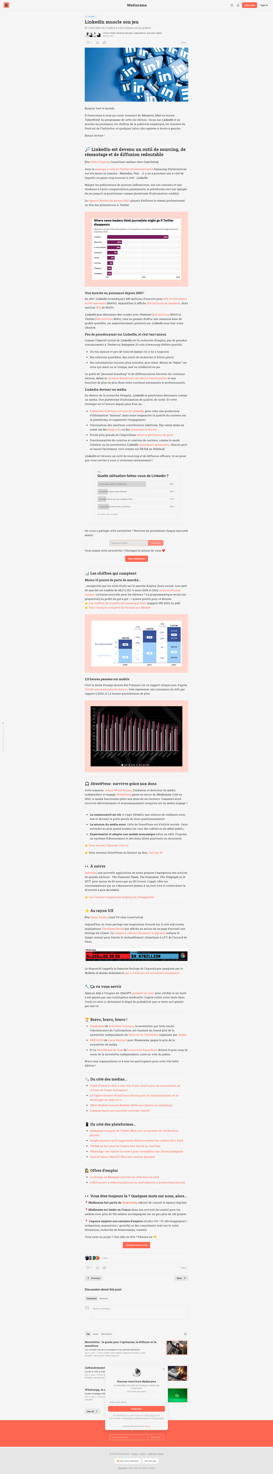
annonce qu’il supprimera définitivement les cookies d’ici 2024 (140, 1140)
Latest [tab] (95, 1334)
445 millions (161, 314)
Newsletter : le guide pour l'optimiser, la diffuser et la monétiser (120, 1343)
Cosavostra (129, 1202)
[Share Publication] (238, 5)
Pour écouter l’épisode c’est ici (109, 845)
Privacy (135, 1453)
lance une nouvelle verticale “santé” (125, 1110)
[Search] (232, 5)
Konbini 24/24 (128, 1105)
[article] (136, 1350)
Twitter (124, 169)
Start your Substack (129, 1461)
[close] (164, 1369)
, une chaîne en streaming (154, 1105)
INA (94, 1182)
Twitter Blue (128, 1130)
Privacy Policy (158, 1418)
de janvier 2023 (119, 200)
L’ (91, 1182)
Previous (95, 1278)
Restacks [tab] (103, 1298)
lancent (114, 1105)
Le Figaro (96, 1095)
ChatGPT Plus (117, 1156)
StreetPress (123, 794)
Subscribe (249, 5)
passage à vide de (107, 169)
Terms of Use (150, 1415)
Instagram (96, 1130)
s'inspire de (111, 1130)
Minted (145, 607)
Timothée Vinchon (121, 1026)
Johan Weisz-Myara (118, 790)
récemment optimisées (154, 444)
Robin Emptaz (140, 33)
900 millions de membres (163, 303)
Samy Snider (156, 33)
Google (94, 1140)
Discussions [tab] (106, 1334)
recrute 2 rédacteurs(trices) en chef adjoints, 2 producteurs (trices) (141, 1182)
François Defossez (124, 33)
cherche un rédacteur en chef (139, 1177)
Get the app (150, 1461)
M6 (92, 1105)
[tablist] (97, 1298)
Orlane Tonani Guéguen (108, 1356)
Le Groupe (97, 1177)
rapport (93, 200)
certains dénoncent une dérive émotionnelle (137, 378)
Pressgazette (145, 897)
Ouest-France (98, 1085)
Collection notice (155, 1453)
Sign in (264, 5)
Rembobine (97, 1026)
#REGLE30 (97, 1040)
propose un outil (143, 993)
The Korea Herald (113, 928)
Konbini (103, 1105)
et (96, 1105)
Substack (122, 1468)
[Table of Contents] (3, 737)
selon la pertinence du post (155, 435)
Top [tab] (88, 1334)
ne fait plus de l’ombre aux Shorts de (124, 1146)
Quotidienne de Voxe (110, 1050)
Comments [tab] (91, 1298)
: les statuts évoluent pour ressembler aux (132, 1151)
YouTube (154, 1146)
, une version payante (140, 1156)
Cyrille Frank (109, 33)
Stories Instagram (172, 1151)
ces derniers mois (141, 169)
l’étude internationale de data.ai (106, 689)
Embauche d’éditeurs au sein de (111, 411)
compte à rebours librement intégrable (139, 933)
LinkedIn (138, 411)
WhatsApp (96, 1151)
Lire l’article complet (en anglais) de (113, 897)
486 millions (104, 319)
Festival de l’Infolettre (143, 1034)
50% (99, 307)
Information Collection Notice (135, 1418)
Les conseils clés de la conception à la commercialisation (112, 1349)
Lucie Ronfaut (117, 1040)
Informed (90, 872)
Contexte (95, 1110)
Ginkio (182, 1034)
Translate (91, 16)
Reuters (104, 200)
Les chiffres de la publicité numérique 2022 (117, 603)
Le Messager (112, 1177)
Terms (143, 1453)
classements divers (144, 429)
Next (179, 1278)
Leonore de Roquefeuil (142, 1050)
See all (90, 1411)
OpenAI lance (99, 1156)
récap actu (114, 429)
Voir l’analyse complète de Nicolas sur (115, 607)
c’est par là (155, 852)
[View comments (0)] (97, 42)
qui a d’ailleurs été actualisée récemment (152, 973)
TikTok (94, 1146)
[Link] (80, 152)
